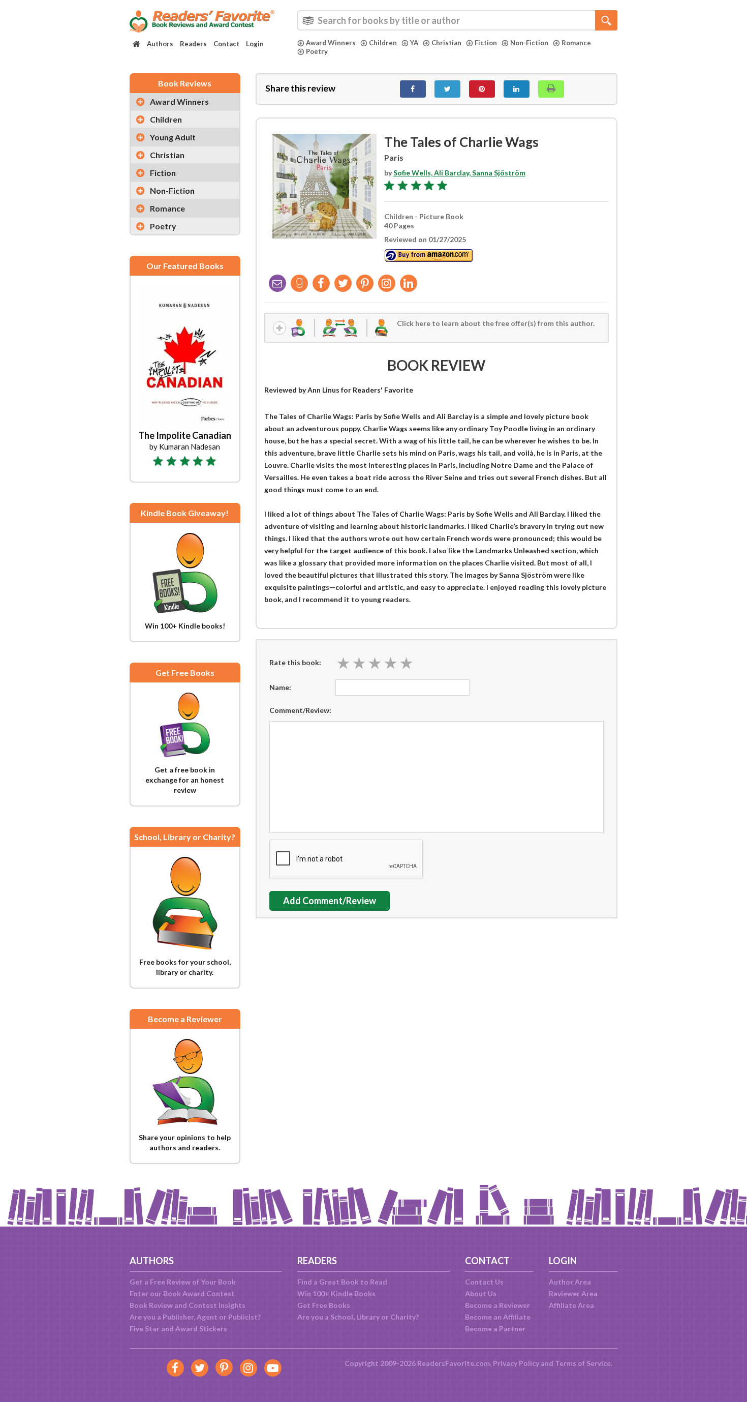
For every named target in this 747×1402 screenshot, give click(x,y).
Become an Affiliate (498, 1316)
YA (414, 43)
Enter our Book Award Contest (182, 1293)
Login (255, 44)
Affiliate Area (571, 1305)
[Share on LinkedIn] (517, 89)
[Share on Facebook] (413, 89)
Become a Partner (495, 1328)
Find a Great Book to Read (342, 1281)
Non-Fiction (529, 43)
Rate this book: (295, 662)
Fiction (486, 43)
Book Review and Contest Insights (187, 1305)
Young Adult (173, 137)
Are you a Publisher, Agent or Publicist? (195, 1316)
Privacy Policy (516, 1363)
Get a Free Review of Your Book (183, 1281)
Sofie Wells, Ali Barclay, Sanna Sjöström (459, 172)
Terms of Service (583, 1363)
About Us (480, 1293)
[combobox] (457, 20)
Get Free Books (323, 1305)
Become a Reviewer (497, 1305)
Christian (446, 43)
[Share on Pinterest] (482, 89)
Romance (576, 43)
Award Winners (331, 43)
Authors (160, 44)
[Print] (551, 89)
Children (383, 43)
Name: (280, 687)
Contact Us (484, 1281)
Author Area (570, 1281)
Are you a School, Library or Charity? (358, 1316)
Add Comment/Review (329, 900)
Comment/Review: (300, 710)
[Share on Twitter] (447, 89)
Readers (193, 44)
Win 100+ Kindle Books (336, 1293)
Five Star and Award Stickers (178, 1328)
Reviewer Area (573, 1293)
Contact (226, 44)
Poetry (317, 51)
